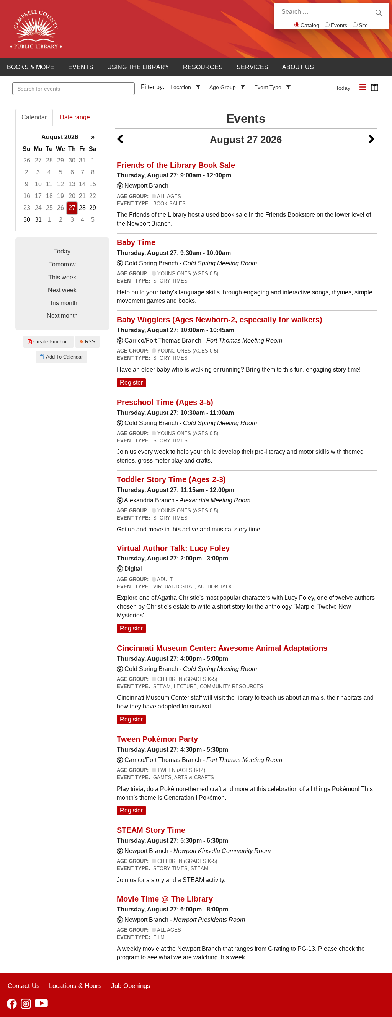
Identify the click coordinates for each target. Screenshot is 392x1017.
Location (180, 87)
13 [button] (72, 184)
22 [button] (92, 196)
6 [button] (72, 172)
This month (62, 303)
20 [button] (72, 196)
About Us (298, 67)
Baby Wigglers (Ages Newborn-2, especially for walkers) (219, 319)
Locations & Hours (75, 985)
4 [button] (49, 172)
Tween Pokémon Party (157, 739)
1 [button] (93, 160)
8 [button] (93, 172)
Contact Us (24, 985)
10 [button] (38, 184)
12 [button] (60, 184)
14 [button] (82, 184)
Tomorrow (62, 264)
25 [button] (49, 208)
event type (267, 87)
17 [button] (38, 196)
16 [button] (26, 196)
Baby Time (136, 242)
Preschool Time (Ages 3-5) (165, 402)
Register (131, 382)
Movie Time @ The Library (165, 899)
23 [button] (26, 208)
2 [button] (26, 172)
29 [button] (60, 160)
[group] (62, 178)
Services (252, 67)
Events (339, 25)
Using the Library (138, 67)
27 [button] (38, 160)
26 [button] (26, 160)
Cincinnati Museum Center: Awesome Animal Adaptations (222, 648)
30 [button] (72, 160)
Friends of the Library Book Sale (176, 165)
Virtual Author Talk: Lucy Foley (173, 548)
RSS (89, 341)
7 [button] (82, 172)
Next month (62, 315)
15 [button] (92, 184)
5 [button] (60, 172)
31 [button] (82, 160)
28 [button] (49, 160)
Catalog (310, 25)
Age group (222, 87)
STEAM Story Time (151, 830)
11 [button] (49, 184)
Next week (62, 290)
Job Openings (130, 985)
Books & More (30, 67)
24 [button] (38, 208)
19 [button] (60, 196)
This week (62, 277)
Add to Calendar (63, 357)
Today (343, 88)
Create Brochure (50, 341)
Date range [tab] (75, 117)
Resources (203, 67)
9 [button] (26, 184)
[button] (362, 87)
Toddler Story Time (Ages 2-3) (171, 479)
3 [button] (38, 172)
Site (363, 25)
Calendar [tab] (34, 117)
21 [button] (82, 196)
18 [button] (49, 196)
